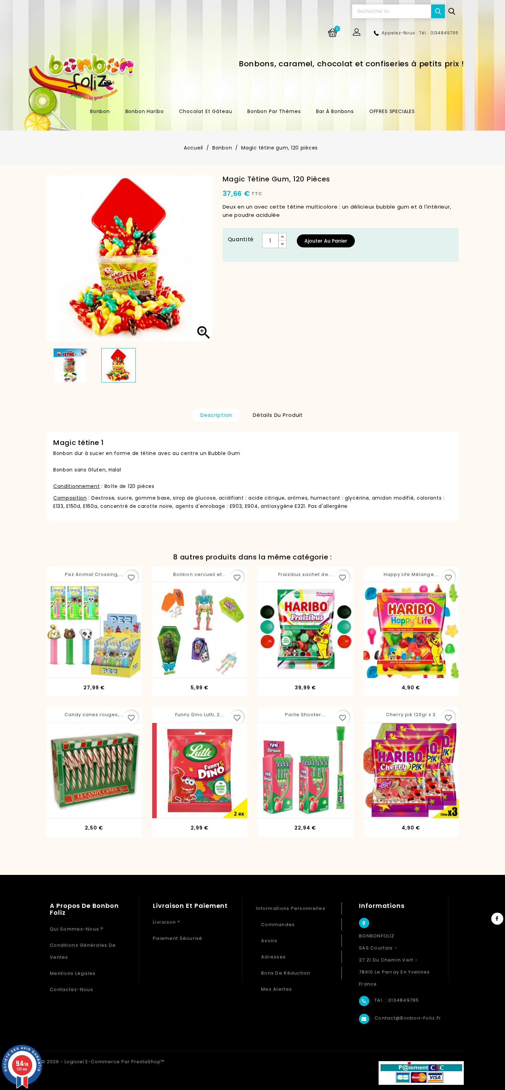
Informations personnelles (290, 908)
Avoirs (269, 940)
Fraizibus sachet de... (305, 574)
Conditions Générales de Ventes (83, 951)
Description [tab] (216, 415)
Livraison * (166, 922)
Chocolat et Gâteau (205, 111)
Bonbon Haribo (144, 111)
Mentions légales (73, 973)
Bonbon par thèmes (274, 111)
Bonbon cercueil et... (199, 574)
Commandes (278, 924)
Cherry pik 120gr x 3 (411, 714)
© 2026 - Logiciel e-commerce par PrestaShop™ (103, 1061)
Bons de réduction (286, 973)
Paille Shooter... (305, 714)
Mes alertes (276, 989)
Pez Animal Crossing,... (94, 574)
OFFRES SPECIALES (392, 111)
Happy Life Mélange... (411, 574)
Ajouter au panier (325, 240)
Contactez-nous (71, 989)
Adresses (273, 957)
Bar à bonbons (335, 111)
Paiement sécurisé (178, 938)
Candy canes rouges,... (94, 714)
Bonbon (100, 111)
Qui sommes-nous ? (77, 929)
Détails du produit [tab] (278, 415)
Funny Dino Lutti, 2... (199, 714)
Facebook (497, 919)
